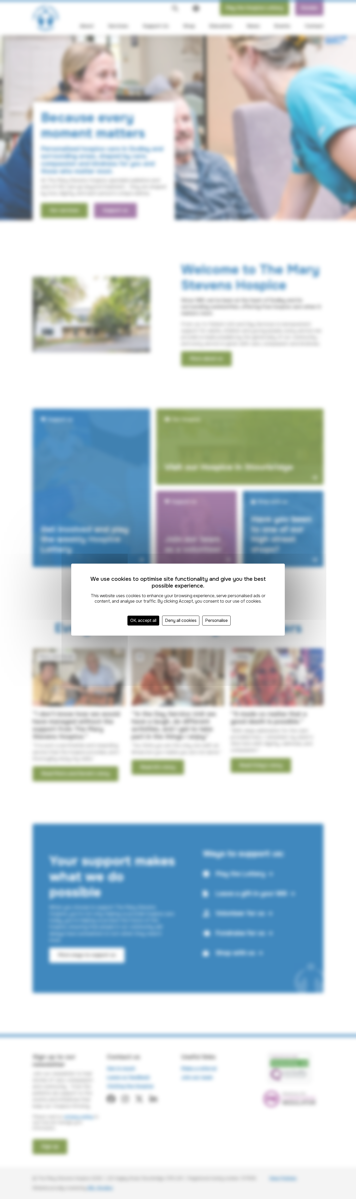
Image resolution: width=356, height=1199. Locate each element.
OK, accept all (143, 620)
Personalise (216, 620)
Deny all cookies (181, 620)
